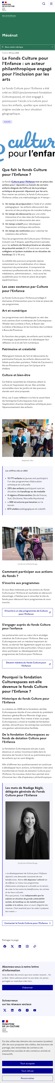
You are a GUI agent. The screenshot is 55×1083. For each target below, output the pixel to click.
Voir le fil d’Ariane (9, 16)
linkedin (12, 1010)
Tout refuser (27, 1070)
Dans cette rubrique (14, 47)
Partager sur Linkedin (19, 946)
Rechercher (43, 3)
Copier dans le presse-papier (34, 946)
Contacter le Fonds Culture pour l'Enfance (26, 923)
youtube (34, 1010)
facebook (19, 1010)
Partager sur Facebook (4, 946)
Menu (51, 3)
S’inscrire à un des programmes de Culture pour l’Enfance (26, 612)
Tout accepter (27, 1063)
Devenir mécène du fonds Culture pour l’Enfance (26, 664)
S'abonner (27, 987)
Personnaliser (27, 1078)
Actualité (7, 122)
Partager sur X (12, 946)
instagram (27, 1010)
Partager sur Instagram (27, 946)
